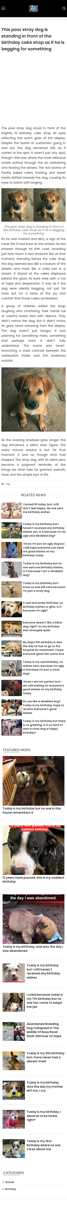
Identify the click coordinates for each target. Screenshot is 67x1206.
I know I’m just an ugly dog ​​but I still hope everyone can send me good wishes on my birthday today (44, 549)
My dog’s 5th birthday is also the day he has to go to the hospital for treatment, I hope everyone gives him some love (43, 648)
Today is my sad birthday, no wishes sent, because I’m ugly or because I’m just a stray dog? (43, 667)
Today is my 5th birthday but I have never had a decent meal (45, 1057)
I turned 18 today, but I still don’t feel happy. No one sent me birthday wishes (43, 508)
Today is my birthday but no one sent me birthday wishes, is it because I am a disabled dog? (43, 569)
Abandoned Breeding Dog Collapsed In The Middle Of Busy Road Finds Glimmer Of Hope (44, 1030)
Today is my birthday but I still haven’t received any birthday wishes (43, 971)
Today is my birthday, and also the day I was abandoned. (33, 949)
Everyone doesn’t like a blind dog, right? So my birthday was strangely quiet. (42, 626)
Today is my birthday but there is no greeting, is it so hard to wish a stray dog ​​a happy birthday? (44, 726)
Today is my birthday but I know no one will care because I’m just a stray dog (44, 587)
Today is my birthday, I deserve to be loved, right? (44, 1116)
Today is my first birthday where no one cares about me (43, 1145)
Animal (9, 1182)
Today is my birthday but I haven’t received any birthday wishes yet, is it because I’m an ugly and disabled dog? (44, 529)
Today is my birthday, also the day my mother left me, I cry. (45, 1087)
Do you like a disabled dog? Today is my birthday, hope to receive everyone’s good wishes (43, 707)
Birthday (10, 1189)
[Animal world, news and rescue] (33, 8)
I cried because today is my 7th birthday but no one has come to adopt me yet (45, 1001)
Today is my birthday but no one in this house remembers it (32, 811)
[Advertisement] (33, 88)
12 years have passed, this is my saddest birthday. (33, 880)
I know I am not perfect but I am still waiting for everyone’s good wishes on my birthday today (43, 687)
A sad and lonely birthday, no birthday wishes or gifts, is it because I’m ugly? (43, 606)
